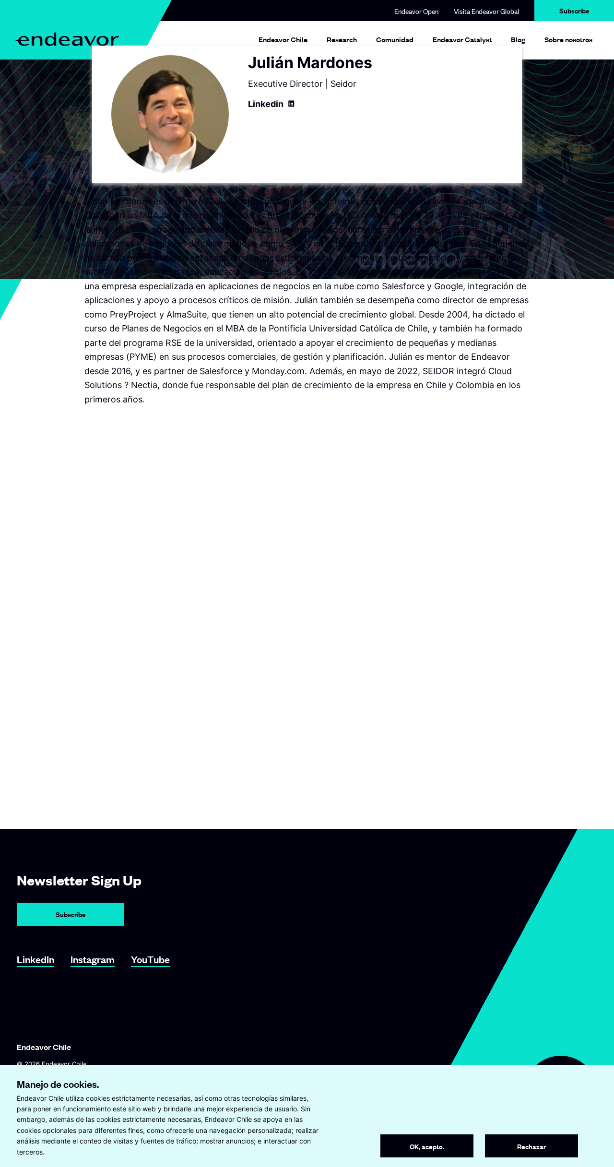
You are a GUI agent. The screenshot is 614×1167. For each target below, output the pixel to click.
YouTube (150, 959)
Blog (518, 39)
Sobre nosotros (568, 39)
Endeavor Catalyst (462, 39)
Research (342, 39)
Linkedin (265, 104)
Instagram (93, 959)
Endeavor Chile (283, 39)
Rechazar (531, 1146)
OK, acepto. (427, 1146)
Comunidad (394, 39)
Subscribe (71, 914)
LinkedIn (35, 959)
